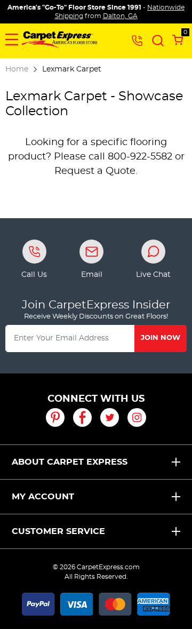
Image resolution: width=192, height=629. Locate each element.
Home (16, 69)
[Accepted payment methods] (96, 602)
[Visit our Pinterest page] (55, 417)
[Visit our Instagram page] (136, 417)
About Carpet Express (69, 462)
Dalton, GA (120, 16)
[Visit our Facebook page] (82, 417)
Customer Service (58, 531)
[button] (11, 39)
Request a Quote (94, 171)
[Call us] (137, 40)
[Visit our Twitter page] (109, 417)
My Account (43, 496)
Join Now (160, 338)
